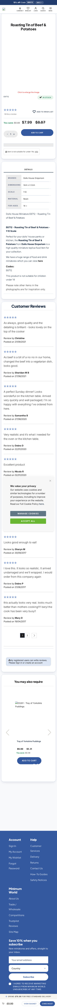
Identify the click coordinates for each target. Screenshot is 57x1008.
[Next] (34, 635)
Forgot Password (14, 866)
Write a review (10, 114)
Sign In (12, 845)
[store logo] (3, 9)
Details (28, 169)
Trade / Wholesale (14, 907)
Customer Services (35, 848)
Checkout (47, 1004)
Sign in (19, 662)
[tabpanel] (28, 233)
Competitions (16, 915)
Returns (34, 862)
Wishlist (28, 10)
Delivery (34, 856)
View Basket (30, 1004)
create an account (34, 662)
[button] (20, 9)
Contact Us (36, 868)
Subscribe (28, 976)
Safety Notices (38, 879)
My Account (15, 851)
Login (36, 10)
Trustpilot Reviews (14, 923)
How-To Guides (39, 874)
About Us (14, 898)
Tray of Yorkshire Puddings (26, 741)
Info (39, 2)
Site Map (13, 931)
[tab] (28, 169)
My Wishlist (15, 857)
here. (41, 504)
